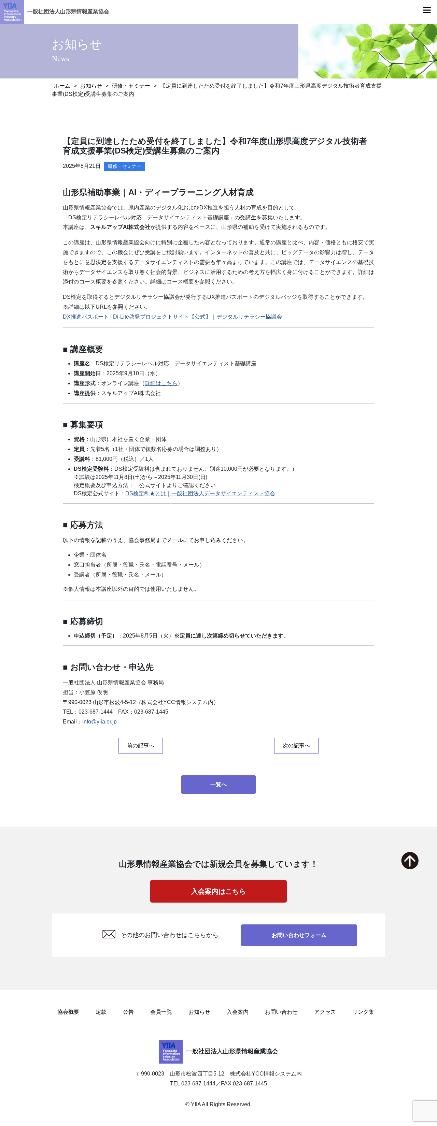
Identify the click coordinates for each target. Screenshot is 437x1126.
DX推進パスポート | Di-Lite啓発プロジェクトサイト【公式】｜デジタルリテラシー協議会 (172, 317)
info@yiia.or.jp (99, 722)
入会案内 (238, 1012)
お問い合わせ (281, 1012)
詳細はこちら (161, 383)
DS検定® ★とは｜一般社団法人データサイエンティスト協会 (200, 493)
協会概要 (68, 1012)
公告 (128, 1012)
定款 (101, 1012)
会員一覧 (161, 1012)
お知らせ (199, 1012)
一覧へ (218, 784)
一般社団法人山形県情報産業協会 (68, 11)
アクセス (325, 1012)
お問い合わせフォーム (299, 935)
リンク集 (363, 1012)
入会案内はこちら (218, 891)
